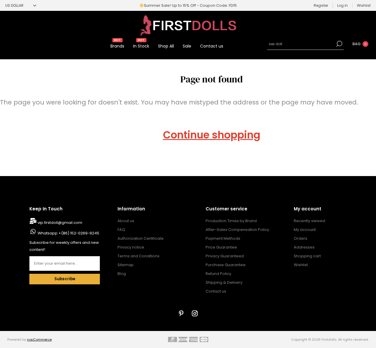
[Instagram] (195, 313)
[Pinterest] (181, 313)
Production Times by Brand (231, 221)
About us (126, 221)
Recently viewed (309, 221)
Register (321, 5)
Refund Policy (218, 273)
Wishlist (301, 265)
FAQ (121, 229)
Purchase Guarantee (226, 265)
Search (339, 44)
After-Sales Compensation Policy (237, 229)
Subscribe (64, 279)
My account (305, 229)
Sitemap (126, 265)
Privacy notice (131, 247)
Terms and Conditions (139, 256)
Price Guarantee (221, 247)
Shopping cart (307, 256)
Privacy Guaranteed (225, 256)
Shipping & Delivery (224, 282)
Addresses (304, 247)
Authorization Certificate (141, 238)
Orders (300, 238)
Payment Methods (223, 238)
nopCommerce (39, 339)
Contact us (216, 291)
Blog (122, 273)
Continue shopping (211, 135)
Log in (342, 5)
